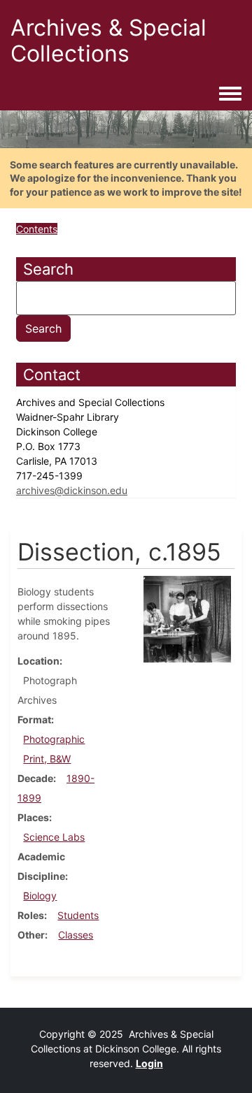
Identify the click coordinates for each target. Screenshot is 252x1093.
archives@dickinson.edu (71, 490)
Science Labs (54, 837)
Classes (75, 935)
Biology (40, 896)
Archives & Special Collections (108, 40)
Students (78, 915)
